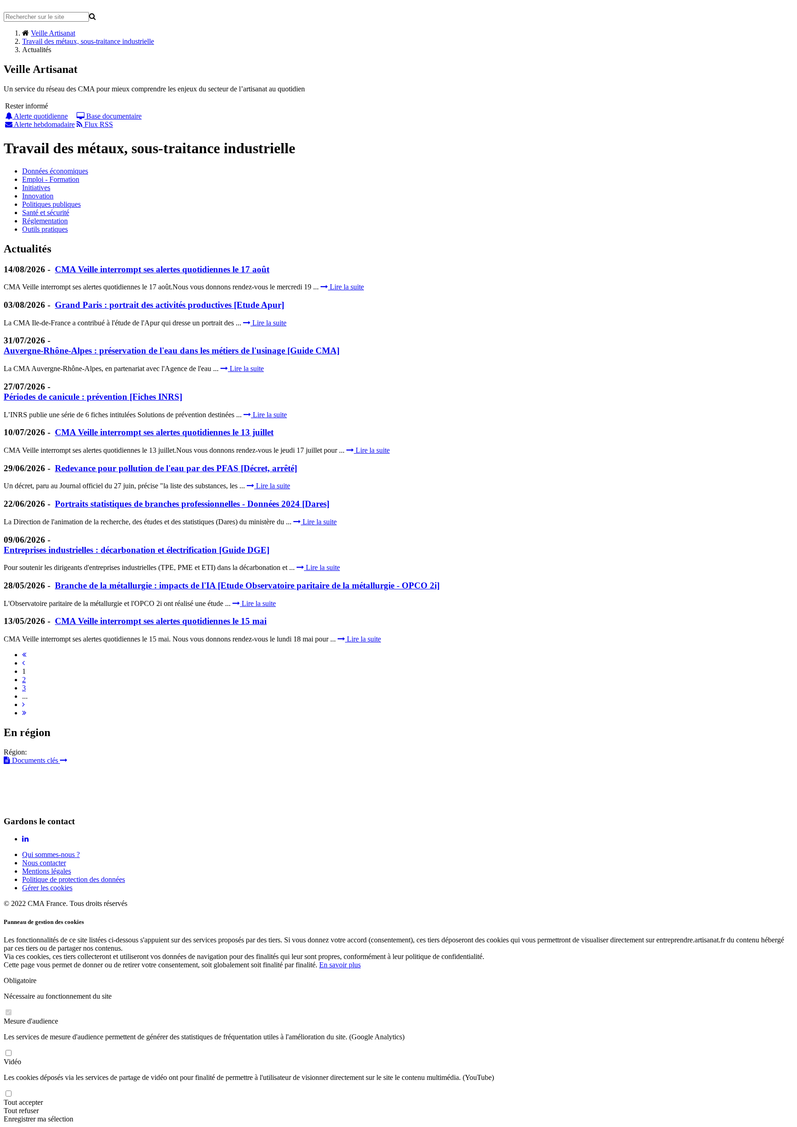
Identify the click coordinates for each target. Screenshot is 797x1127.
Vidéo (12, 1062)
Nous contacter (44, 863)
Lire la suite (346, 287)
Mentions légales (46, 871)
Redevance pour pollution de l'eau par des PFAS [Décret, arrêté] (176, 468)
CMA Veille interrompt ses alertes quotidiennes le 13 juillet (164, 432)
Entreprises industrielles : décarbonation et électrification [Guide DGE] (136, 550)
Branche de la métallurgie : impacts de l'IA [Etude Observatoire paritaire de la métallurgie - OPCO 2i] (247, 585)
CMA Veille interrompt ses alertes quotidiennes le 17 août (162, 269)
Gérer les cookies (47, 888)
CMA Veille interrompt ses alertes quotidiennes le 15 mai (161, 621)
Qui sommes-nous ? (51, 854)
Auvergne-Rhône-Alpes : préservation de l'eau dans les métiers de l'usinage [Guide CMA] (171, 350)
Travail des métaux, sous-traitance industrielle (88, 41)
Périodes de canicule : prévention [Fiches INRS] (93, 397)
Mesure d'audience (31, 1021)
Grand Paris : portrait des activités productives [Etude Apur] (169, 305)
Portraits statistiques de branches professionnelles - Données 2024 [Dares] (192, 504)
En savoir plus (340, 965)
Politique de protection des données (73, 879)
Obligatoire (20, 980)
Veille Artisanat (53, 33)
